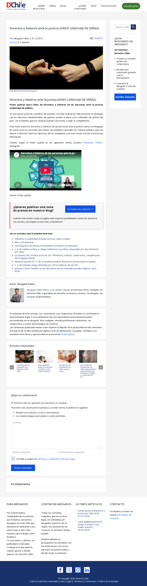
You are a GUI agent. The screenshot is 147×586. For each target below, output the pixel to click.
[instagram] (78, 570)
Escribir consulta (125, 97)
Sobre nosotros (39, 7)
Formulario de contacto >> (80, 209)
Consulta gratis (131, 6)
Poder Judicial (67, 334)
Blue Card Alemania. (24, 242)
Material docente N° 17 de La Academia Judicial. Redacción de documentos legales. (55, 261)
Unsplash (33, 91)
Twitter (98, 142)
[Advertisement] (64, 17)
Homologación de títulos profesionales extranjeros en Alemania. (46, 245)
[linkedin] (87, 570)
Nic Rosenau (21, 91)
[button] (12, 367)
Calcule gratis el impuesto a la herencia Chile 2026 (91, 513)
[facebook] (60, 570)
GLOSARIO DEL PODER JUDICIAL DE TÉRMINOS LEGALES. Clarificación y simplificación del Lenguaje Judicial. (57, 256)
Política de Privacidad (108, 581)
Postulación (108, 5)
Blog (63, 5)
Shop (94, 5)
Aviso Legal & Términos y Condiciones (78, 581)
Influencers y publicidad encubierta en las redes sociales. (42, 238)
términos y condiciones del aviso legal (56, 458)
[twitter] (69, 570)
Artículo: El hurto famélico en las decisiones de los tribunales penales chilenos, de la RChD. (55, 270)
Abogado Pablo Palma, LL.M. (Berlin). (45, 289)
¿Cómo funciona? (80, 7)
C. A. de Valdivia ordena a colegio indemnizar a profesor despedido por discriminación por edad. (56, 250)
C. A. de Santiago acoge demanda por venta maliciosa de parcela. (46, 264)
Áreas (52, 5)
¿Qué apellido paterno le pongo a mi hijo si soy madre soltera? (90, 525)
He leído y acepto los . (45, 458)
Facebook (88, 142)
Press (13, 42)
